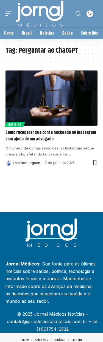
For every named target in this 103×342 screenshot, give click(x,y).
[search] (78, 13)
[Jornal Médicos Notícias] (40, 13)
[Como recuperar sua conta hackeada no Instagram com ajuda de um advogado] (51, 98)
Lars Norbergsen (26, 163)
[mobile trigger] (10, 13)
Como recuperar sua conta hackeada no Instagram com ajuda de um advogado (50, 136)
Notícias (14, 124)
